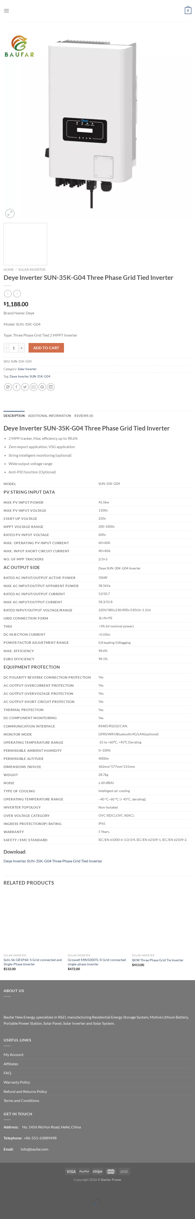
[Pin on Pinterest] (42, 387)
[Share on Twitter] (25, 387)
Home (9, 269)
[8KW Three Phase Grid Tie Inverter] (161, 921)
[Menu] (6, 10)
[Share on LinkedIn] (51, 387)
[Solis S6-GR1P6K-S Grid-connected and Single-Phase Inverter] (33, 921)
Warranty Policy (17, 1082)
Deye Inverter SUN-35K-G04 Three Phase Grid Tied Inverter (53, 861)
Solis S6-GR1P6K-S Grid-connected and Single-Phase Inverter (33, 962)
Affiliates (11, 1063)
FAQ (7, 1072)
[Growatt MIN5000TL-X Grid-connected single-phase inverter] (97, 921)
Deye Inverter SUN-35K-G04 (30, 376)
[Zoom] (10, 213)
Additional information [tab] (49, 416)
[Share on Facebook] (16, 387)
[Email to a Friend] (34, 387)
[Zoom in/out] (18, 1190)
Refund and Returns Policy (25, 1091)
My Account (14, 1054)
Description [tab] (14, 416)
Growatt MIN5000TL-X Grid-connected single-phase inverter (97, 962)
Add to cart (46, 348)
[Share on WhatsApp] (8, 387)
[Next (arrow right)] (18, 1210)
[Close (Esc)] (4, 1190)
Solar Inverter (31, 269)
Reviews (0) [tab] (83, 416)
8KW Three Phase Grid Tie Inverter (158, 960)
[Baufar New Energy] (97, 11)
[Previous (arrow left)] (4, 1210)
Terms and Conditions (21, 1100)
